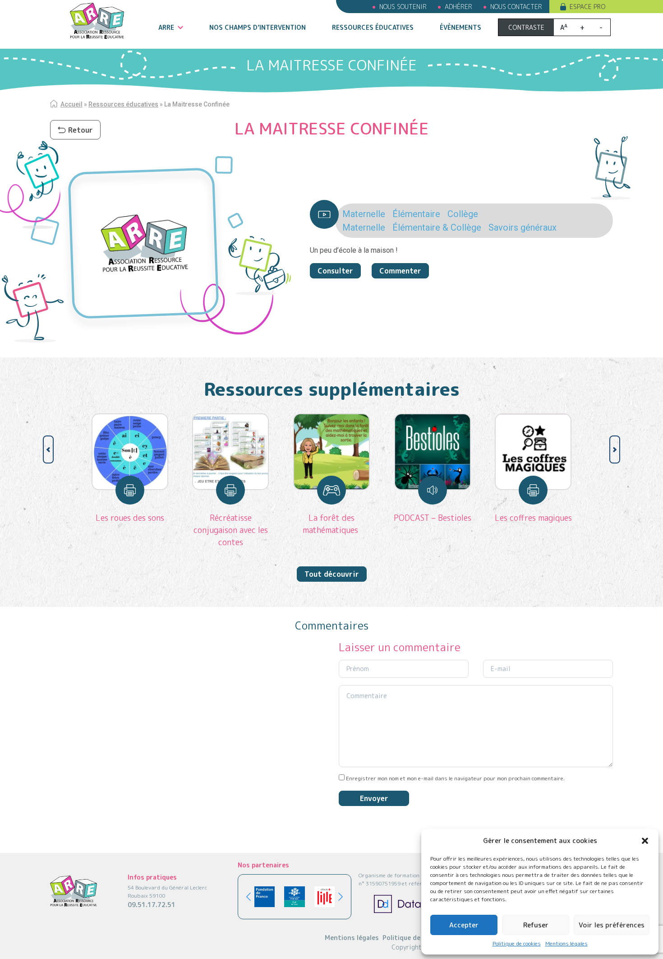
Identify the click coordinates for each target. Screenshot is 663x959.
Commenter (400, 271)
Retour (80, 130)
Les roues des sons (130, 518)
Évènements (460, 27)
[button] (644, 840)
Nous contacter (516, 6)
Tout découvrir (331, 574)
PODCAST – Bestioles (432, 518)
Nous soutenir (403, 6)
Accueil (71, 104)
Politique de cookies (517, 943)
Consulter (335, 271)
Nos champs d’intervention (257, 27)
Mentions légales (566, 943)
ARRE (166, 27)
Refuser (535, 925)
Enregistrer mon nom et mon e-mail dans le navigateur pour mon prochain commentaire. (455, 778)
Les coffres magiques (533, 518)
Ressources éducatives (373, 27)
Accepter (464, 925)
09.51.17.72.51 (151, 904)
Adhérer (458, 6)
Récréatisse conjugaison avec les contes (230, 530)
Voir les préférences (612, 925)
